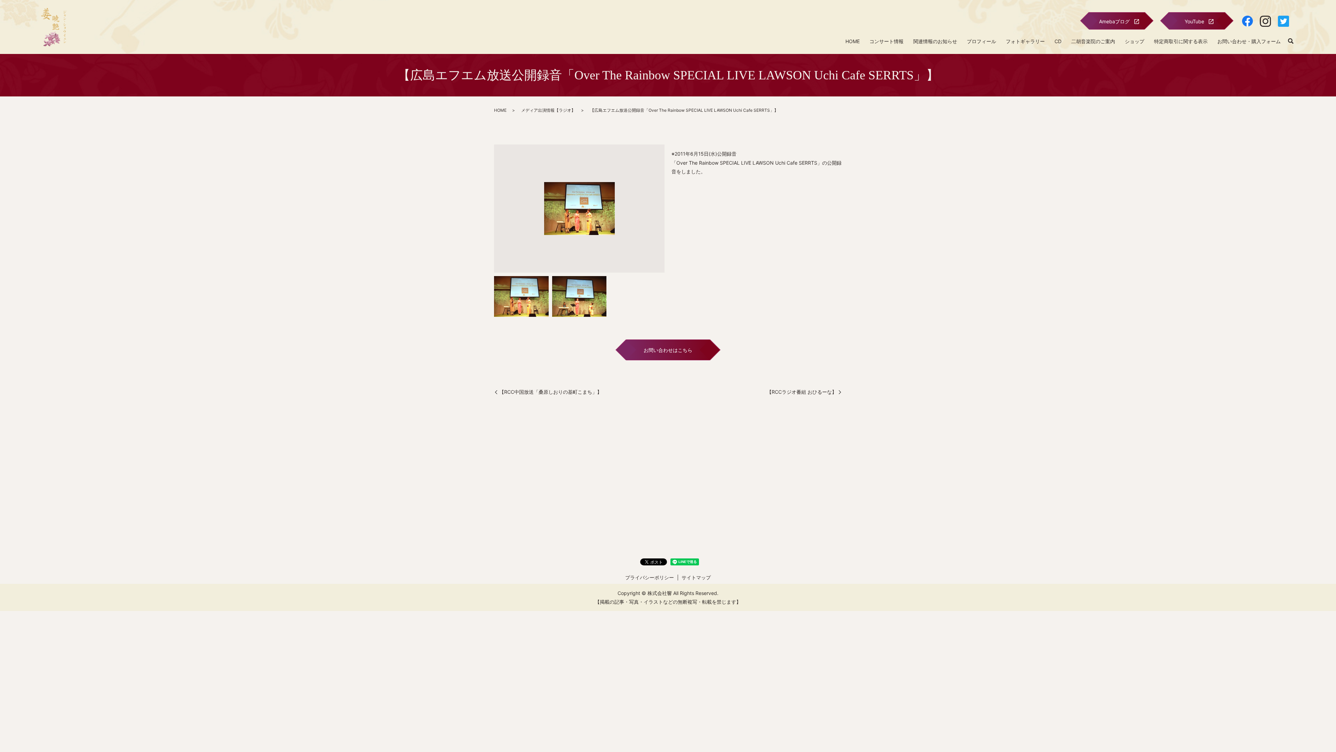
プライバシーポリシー (649, 577)
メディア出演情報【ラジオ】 (548, 110)
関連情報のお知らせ (935, 41)
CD (1058, 41)
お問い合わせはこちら (668, 350)
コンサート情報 (886, 41)
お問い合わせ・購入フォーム (1249, 41)
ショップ (1134, 41)
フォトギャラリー (1025, 41)
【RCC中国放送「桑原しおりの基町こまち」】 (550, 392)
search (1291, 41)
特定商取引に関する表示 (1181, 41)
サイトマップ (696, 577)
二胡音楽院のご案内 (1093, 41)
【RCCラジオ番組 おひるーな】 (802, 392)
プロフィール (981, 41)
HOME (852, 41)
